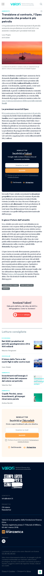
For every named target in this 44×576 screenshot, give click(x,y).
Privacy (4, 571)
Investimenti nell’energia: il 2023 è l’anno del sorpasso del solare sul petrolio (14, 378)
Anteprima (29, 182)
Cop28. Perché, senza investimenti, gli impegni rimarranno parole (13, 396)
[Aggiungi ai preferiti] (41, 11)
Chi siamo (6, 507)
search (41, 4)
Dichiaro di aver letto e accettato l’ (23, 176)
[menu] (3, 4)
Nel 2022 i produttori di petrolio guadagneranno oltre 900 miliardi (16, 343)
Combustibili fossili (10, 285)
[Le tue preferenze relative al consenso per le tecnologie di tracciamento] (40, 572)
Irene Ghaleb (6, 367)
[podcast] (3, 541)
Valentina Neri (7, 385)
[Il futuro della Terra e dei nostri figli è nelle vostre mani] (38, 363)
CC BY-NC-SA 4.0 (8, 553)
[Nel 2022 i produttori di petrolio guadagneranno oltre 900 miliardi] (38, 345)
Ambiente (6, 11)
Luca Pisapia (6, 35)
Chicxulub (6, 356)
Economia (6, 338)
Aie (4, 224)
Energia (6, 288)
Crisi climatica (26, 285)
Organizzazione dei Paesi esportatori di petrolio (22, 113)
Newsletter (6, 510)
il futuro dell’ (15, 274)
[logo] (22, 4)
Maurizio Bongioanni (9, 350)
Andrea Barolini (7, 403)
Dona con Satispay (22, 314)
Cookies (12, 571)
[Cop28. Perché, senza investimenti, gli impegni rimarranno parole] (38, 397)
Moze (29, 571)
